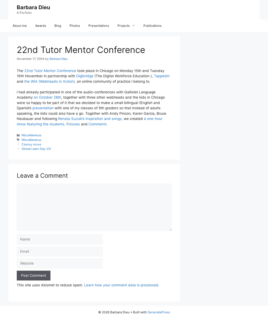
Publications (152, 26)
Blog (57, 26)
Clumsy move (31, 144)
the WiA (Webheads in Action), (50, 81)
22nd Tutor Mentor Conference (50, 71)
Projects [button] (123, 26)
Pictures (73, 124)
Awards (40, 26)
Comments (98, 124)
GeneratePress (159, 312)
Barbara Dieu (33, 7)
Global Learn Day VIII (36, 148)
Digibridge (85, 76)
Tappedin (162, 76)
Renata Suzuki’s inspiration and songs (90, 119)
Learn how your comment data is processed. (121, 285)
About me (20, 26)
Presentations (98, 26)
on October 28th (47, 97)
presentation (43, 108)
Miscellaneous (31, 135)
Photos (75, 26)
